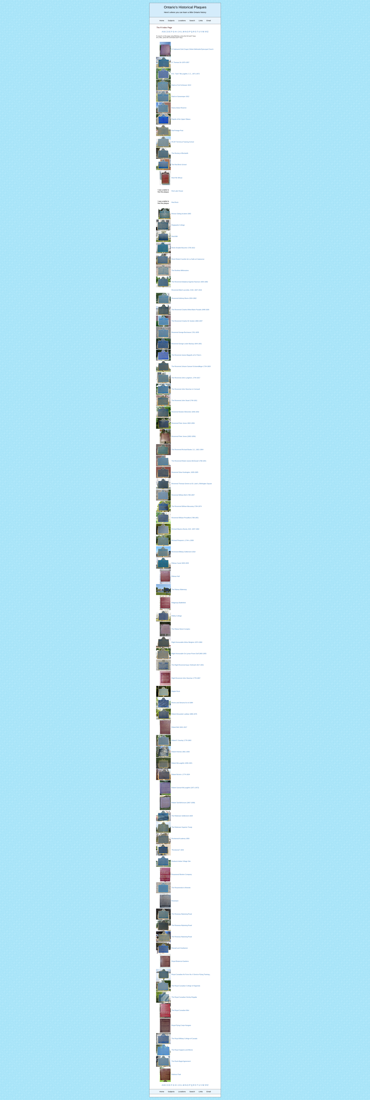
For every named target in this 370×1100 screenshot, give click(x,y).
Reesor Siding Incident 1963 (181, 214)
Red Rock (175, 202)
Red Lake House (177, 191)
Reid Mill (175, 236)
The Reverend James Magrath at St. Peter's (186, 355)
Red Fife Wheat (177, 178)
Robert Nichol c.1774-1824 (181, 774)
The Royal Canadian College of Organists (186, 986)
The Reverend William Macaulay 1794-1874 (187, 506)
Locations (182, 21)
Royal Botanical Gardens (180, 961)
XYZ (206, 32)
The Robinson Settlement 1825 (182, 816)
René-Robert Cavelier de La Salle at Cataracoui (188, 259)
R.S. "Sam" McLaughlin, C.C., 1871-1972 (186, 74)
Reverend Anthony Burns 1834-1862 (184, 298)
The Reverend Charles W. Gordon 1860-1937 (187, 321)
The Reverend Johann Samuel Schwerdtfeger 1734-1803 (191, 366)
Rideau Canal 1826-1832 (180, 563)
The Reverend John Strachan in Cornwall (186, 389)
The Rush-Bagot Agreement (181, 1061)
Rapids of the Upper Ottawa (181, 119)
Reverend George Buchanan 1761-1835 (185, 332)
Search (192, 21)
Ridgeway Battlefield (179, 603)
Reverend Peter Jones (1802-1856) (184, 436)
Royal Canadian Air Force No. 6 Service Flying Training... (191, 974)
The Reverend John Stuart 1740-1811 (184, 400)
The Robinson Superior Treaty (182, 827)
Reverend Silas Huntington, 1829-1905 (185, 472)
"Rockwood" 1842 (178, 850)
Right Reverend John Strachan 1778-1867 (186, 678)
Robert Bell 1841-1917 (179, 727)
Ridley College (177, 616)
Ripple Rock (176, 691)
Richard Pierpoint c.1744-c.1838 (183, 540)
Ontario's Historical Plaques (185, 7)
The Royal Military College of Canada (184, 1038)
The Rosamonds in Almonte (181, 887)
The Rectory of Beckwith (180, 153)
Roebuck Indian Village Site (181, 861)
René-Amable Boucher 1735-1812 (183, 248)
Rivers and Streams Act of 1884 (182, 702)
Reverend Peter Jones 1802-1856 (183, 423)
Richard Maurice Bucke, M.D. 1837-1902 (185, 529)
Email (208, 21)
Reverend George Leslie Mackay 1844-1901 (187, 344)
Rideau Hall (176, 576)
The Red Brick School (179, 164)
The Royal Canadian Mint (180, 1010)
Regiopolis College (178, 225)
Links (201, 21)
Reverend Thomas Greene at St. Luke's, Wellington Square (192, 483)
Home (161, 21)
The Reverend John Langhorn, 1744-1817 (186, 378)
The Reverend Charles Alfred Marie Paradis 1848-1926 (190, 309)
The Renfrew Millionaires (180, 270)
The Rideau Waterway (179, 589)
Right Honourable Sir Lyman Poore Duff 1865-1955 (189, 653)
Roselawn (175, 901)
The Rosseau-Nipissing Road (182, 914)
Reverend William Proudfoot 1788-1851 (185, 518)
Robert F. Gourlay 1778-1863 (181, 740)
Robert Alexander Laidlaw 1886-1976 (184, 714)
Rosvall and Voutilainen (180, 948)
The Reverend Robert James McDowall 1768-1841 (189, 461)
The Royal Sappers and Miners (182, 1050)
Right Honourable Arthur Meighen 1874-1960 (187, 642)
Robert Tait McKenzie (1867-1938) (183, 802)
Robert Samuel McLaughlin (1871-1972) (185, 787)
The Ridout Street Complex (181, 629)
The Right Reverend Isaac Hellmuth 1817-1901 (188, 665)
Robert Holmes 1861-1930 (181, 752)
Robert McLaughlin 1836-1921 (182, 763)
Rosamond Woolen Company (182, 874)
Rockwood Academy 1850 (180, 838)
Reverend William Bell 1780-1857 (183, 495)
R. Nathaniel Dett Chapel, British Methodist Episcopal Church (192, 49)
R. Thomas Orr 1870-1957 (180, 62)
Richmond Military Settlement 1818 (183, 552)
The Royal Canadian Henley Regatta (184, 997)
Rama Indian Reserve (179, 108)
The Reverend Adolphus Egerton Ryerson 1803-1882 (190, 282)
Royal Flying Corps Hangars (181, 1025)
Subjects (171, 21)
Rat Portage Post (177, 130)
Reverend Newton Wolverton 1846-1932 (185, 412)
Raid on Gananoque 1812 (180, 96)
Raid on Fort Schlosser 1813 (181, 85)
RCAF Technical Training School (183, 142)
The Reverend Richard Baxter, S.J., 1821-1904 (187, 449)
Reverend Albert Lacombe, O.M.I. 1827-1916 (187, 290)
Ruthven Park (176, 1074)
